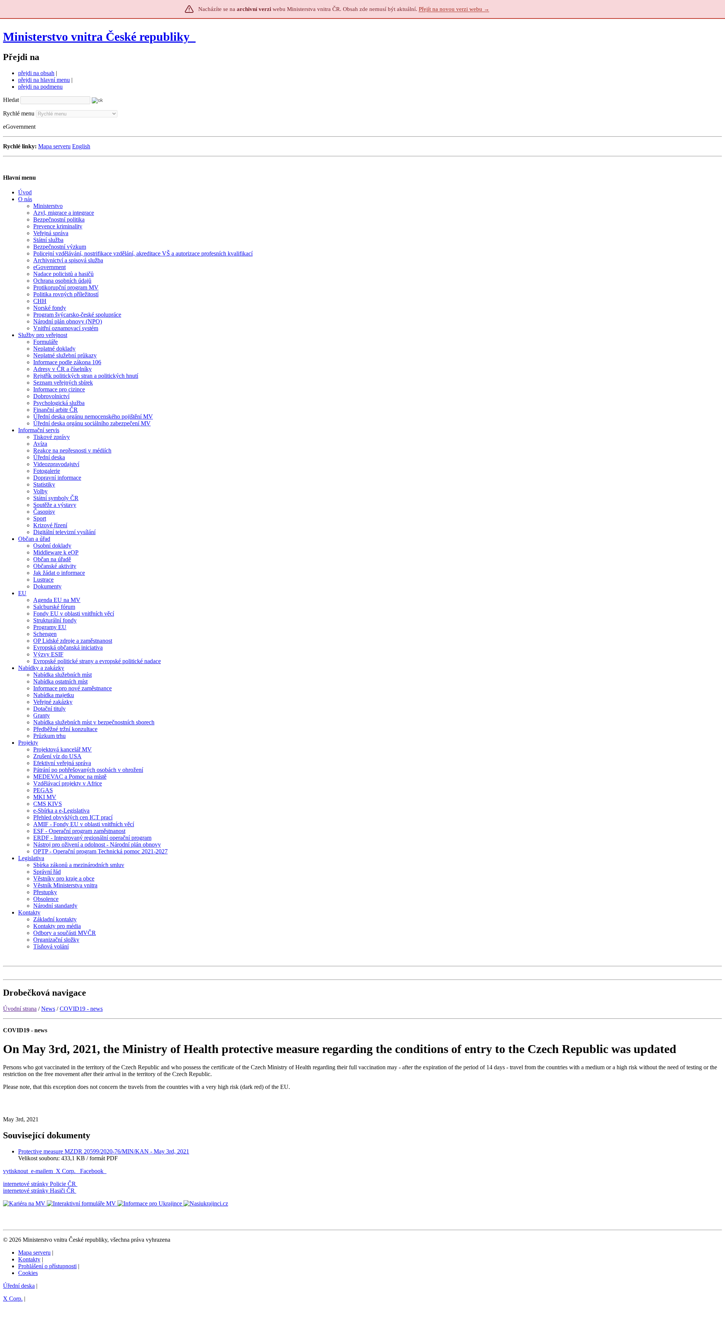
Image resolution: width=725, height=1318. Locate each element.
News (48, 1008)
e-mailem (42, 1171)
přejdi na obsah (36, 73)
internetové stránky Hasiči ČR (39, 1190)
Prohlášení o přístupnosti (47, 1266)
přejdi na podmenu (40, 86)
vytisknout (15, 1171)
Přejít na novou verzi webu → (454, 9)
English (81, 146)
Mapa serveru (54, 146)
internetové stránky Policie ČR (39, 1184)
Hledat (11, 100)
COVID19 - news (81, 1008)
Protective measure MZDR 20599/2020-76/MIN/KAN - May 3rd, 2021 (103, 1151)
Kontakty (29, 1259)
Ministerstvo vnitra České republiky (96, 36)
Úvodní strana (20, 1008)
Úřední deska (19, 1286)
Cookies (28, 1273)
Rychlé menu (18, 113)
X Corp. (66, 1171)
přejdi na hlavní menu (44, 80)
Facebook (92, 1171)
